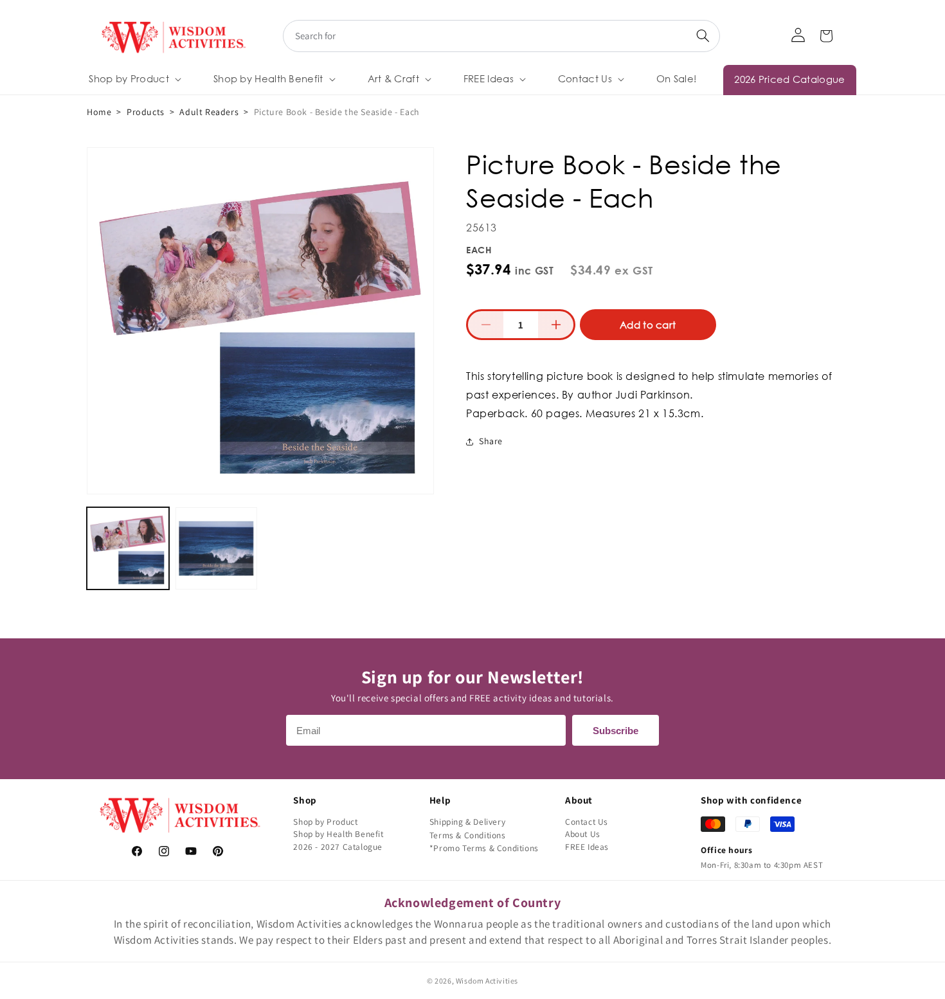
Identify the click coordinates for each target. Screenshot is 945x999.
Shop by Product (325, 821)
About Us (582, 834)
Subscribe (615, 730)
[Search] (702, 36)
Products (146, 112)
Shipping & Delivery (467, 821)
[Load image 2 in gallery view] (217, 548)
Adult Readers (209, 112)
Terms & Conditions (467, 835)
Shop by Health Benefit (338, 834)
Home (99, 112)
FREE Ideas (587, 846)
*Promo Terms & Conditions (484, 848)
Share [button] (491, 441)
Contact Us (586, 821)
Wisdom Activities (487, 981)
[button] (133, 79)
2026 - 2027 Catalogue (337, 846)
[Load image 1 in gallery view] (128, 548)
